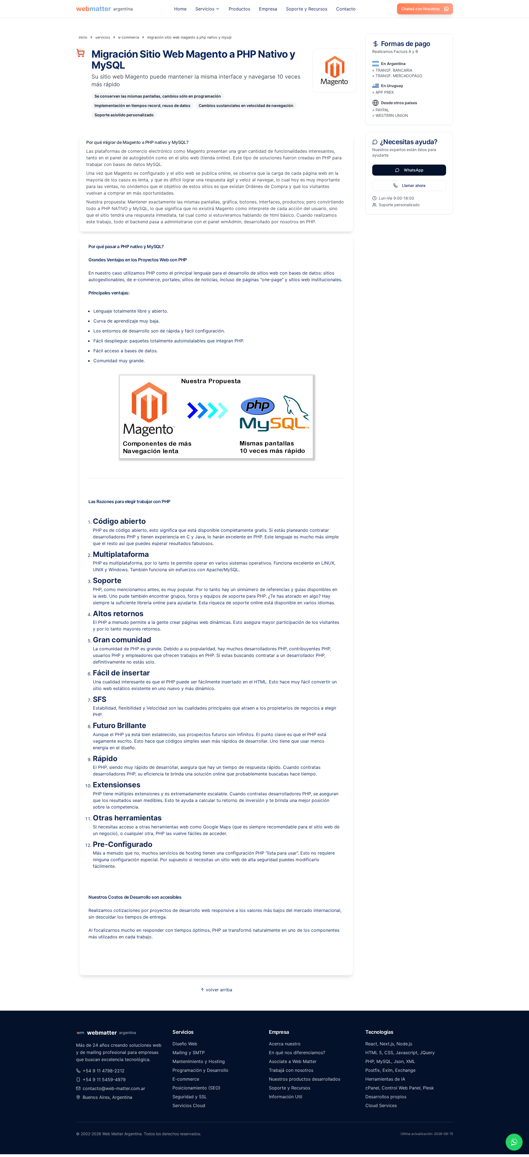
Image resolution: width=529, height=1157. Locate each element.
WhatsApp (413, 170)
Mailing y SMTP (188, 1052)
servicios (102, 37)
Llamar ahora (413, 185)
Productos (239, 9)
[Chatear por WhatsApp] (514, 1142)
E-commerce (185, 1079)
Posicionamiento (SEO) (196, 1088)
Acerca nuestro (285, 1043)
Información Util (285, 1096)
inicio (83, 37)
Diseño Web (184, 1043)
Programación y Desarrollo (200, 1070)
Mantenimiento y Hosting (198, 1061)
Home (180, 9)
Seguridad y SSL (189, 1096)
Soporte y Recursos (306, 9)
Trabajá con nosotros (291, 1070)
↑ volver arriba (216, 989)
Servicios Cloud (188, 1105)
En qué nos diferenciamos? (297, 1052)
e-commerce (128, 37)
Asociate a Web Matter (293, 1061)
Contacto (346, 9)
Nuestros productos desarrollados (304, 1079)
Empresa (268, 9)
